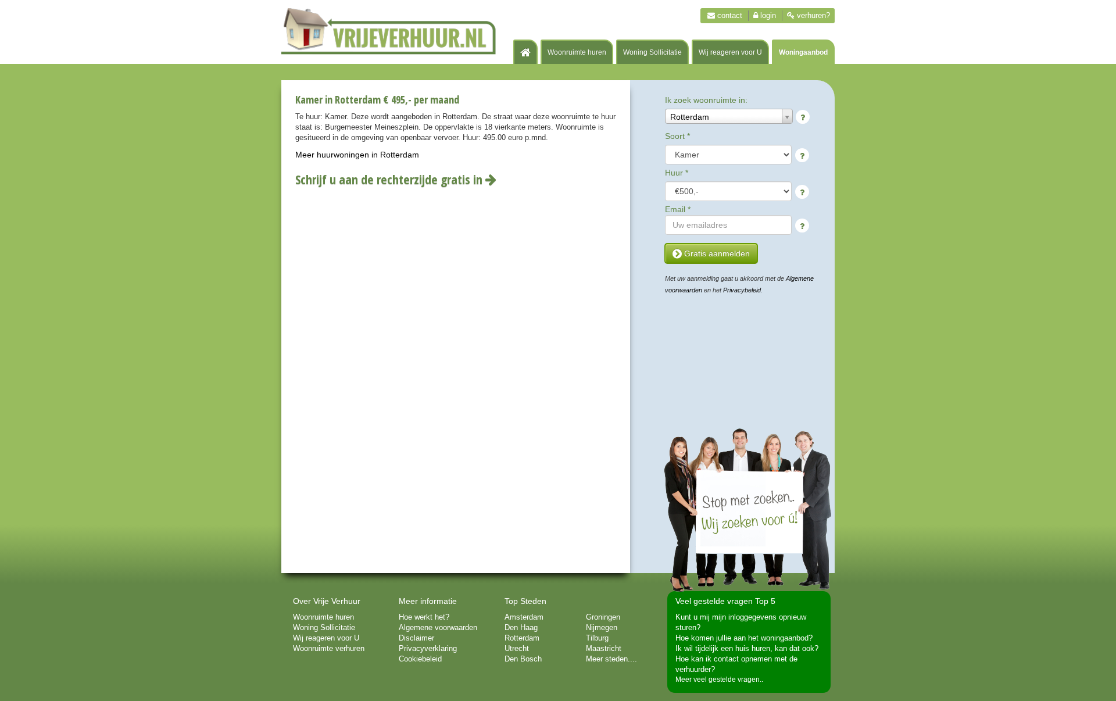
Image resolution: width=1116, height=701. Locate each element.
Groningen (603, 617)
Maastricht (603, 648)
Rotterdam (522, 638)
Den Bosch (523, 658)
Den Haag (521, 627)
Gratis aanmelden (716, 253)
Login (767, 15)
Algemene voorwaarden (438, 627)
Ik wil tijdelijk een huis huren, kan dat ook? (746, 648)
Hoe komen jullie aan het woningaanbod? (744, 638)
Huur (676, 172)
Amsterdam (524, 617)
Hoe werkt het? (424, 617)
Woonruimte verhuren (328, 648)
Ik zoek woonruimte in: (706, 100)
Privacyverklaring (428, 648)
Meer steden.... (611, 658)
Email (678, 209)
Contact (728, 15)
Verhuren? (812, 15)
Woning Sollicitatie (652, 52)
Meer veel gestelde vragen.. (719, 679)
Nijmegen (601, 627)
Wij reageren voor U (730, 52)
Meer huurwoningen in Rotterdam (357, 154)
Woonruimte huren (577, 52)
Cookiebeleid (420, 658)
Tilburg (597, 638)
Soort (677, 136)
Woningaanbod (803, 52)
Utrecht (517, 648)
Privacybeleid (742, 290)
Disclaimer (416, 638)
